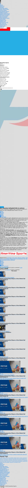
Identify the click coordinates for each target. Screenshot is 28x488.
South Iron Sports (4, 16)
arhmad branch (24, 457)
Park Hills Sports (4, 8)
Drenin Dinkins (15, 460)
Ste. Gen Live (3, 23)
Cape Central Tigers (4, 9)
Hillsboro (15, 457)
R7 (22, 460)
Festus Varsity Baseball (6, 462)
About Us (2, 6)
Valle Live (2, 27)
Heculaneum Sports (4, 11)
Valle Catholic (11, 460)
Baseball (12, 457)
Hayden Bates (14, 458)
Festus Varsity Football (3, 461)
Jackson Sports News (5, 13)
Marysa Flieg (13, 259)
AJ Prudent (9, 258)
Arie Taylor (14, 258)
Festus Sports (3, 10)
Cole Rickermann (6, 458)
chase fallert (11, 462)
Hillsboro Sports (3, 12)
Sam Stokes (13, 461)
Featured (9, 457)
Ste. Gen (25, 259)
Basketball (4, 457)
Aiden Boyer (10, 458)
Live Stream (3, 19)
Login (21, 267)
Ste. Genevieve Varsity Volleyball (7, 260)
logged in (8, 270)
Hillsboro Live (3, 20)
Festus (7, 457)
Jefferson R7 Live (4, 22)
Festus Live (2, 25)
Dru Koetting (6, 259)
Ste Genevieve (19, 259)
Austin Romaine (6, 460)
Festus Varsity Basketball (18, 461)
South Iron (18, 457)
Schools (2, 7)
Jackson (21, 457)
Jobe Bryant (1, 458)
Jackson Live (3, 21)
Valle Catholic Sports (4, 18)
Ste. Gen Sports (3, 17)
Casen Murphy (9, 461)
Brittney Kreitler (21, 258)
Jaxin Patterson (15, 462)
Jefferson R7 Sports (4, 15)
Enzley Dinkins (20, 460)
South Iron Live (3, 24)
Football (1, 457)
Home (1, 5)
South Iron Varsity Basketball (21, 458)
